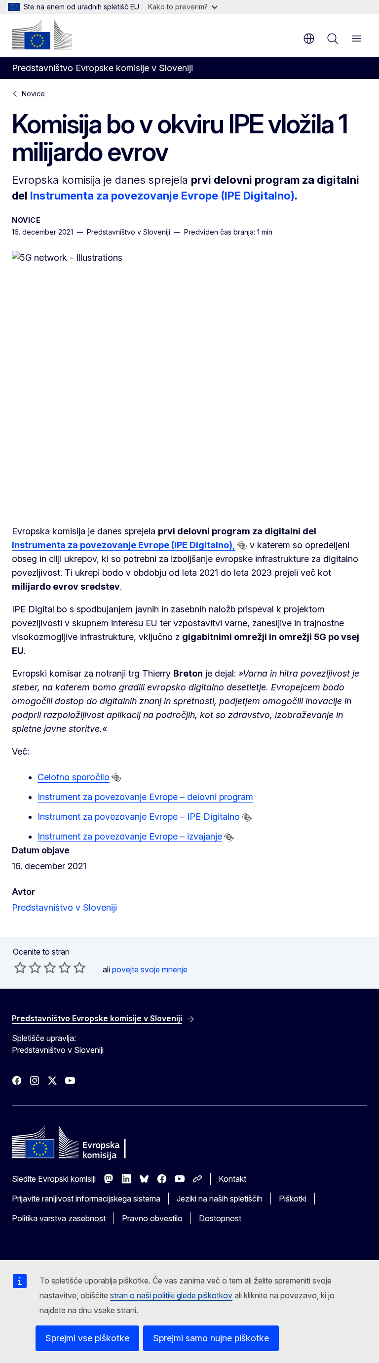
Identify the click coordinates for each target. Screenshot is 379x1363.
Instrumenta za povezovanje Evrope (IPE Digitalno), (123, 545)
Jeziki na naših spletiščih (220, 1198)
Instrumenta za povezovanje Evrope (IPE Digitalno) (162, 195)
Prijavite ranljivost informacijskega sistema (86, 1198)
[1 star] (20, 967)
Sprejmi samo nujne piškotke (211, 1338)
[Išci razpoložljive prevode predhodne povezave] (242, 546)
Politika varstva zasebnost (59, 1218)
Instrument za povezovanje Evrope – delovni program (145, 797)
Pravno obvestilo (152, 1218)
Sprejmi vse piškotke (87, 1338)
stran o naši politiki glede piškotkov (171, 1295)
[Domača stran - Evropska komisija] (42, 34)
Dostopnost (220, 1218)
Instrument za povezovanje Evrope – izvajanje (130, 836)
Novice (33, 93)
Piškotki (292, 1198)
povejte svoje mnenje (150, 969)
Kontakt (232, 1179)
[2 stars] (27, 967)
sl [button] (309, 38)
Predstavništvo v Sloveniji (64, 907)
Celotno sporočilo (74, 777)
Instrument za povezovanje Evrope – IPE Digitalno (139, 816)
